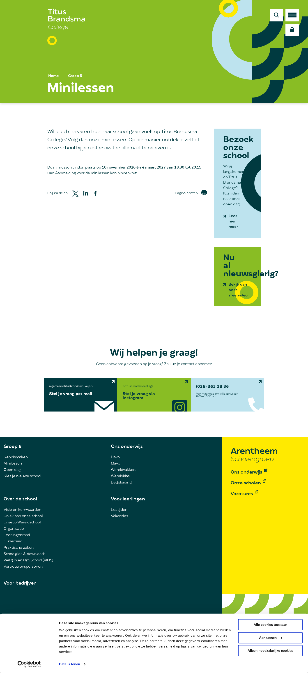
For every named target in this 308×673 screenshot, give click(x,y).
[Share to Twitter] (75, 193)
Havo (115, 457)
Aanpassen (268, 637)
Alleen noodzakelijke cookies (270, 650)
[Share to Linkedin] (85, 193)
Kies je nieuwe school (22, 476)
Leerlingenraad (17, 535)
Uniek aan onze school (23, 516)
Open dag (12, 470)
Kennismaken (16, 457)
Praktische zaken (19, 548)
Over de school (20, 499)
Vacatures (242, 494)
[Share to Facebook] (95, 193)
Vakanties (119, 516)
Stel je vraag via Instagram (139, 396)
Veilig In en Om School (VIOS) (28, 560)
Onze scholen (246, 483)
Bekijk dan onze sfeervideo (238, 290)
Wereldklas (120, 476)
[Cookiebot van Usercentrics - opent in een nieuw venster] (29, 664)
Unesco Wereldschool (22, 522)
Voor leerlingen (128, 499)
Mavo (115, 463)
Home (53, 76)
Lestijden (119, 510)
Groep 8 (75, 76)
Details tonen (69, 664)
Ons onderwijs (127, 446)
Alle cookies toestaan (270, 625)
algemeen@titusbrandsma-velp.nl (71, 386)
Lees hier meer (233, 221)
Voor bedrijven (20, 583)
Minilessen (13, 463)
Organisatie (14, 529)
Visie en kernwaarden (22, 510)
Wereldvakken (123, 470)
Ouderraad (13, 541)
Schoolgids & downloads (25, 554)
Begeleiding (121, 482)
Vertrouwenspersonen (23, 567)
